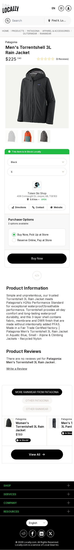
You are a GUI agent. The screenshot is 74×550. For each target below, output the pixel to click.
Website (58, 207)
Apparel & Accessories (56, 31)
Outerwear (30, 33)
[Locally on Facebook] (32, 533)
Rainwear (45, 33)
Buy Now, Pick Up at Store (32, 234)
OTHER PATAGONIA (37, 400)
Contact (40, 207)
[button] (11, 136)
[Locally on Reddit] (23, 533)
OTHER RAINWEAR (37, 409)
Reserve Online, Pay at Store (34, 240)
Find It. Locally (60, 20)
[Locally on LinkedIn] (41, 533)
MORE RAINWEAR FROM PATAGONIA (37, 392)
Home (5, 31)
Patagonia (33, 31)
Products (18, 31)
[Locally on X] (50, 533)
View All (34, 454)
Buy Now (37, 258)
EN (53, 8)
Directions (20, 207)
